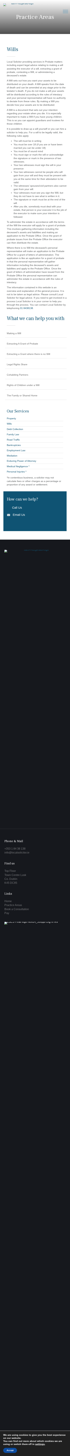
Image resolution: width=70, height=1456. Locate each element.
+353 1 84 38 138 (14, 848)
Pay (6, 913)
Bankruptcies (14, 445)
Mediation (12, 455)
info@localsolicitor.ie (16, 852)
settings (40, 1444)
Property (11, 418)
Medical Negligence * (18, 466)
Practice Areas (13, 905)
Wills (9, 423)
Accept (10, 1450)
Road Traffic (13, 439)
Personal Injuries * (16, 471)
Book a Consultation (16, 909)
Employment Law (16, 450)
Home (8, 901)
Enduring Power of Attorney (21, 461)
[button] (65, 11)
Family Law (13, 434)
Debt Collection (15, 429)
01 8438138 (26, 308)
